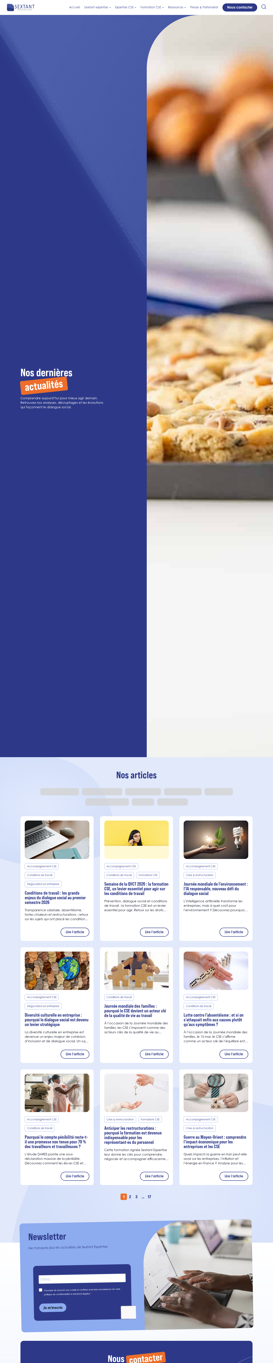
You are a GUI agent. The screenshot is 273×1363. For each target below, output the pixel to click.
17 (149, 1196)
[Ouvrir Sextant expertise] (110, 7)
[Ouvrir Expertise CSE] (135, 7)
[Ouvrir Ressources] (185, 7)
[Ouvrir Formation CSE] (163, 7)
